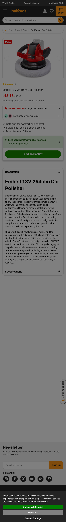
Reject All (33, 512)
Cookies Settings (33, 518)
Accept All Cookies (33, 507)
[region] (33, 506)
